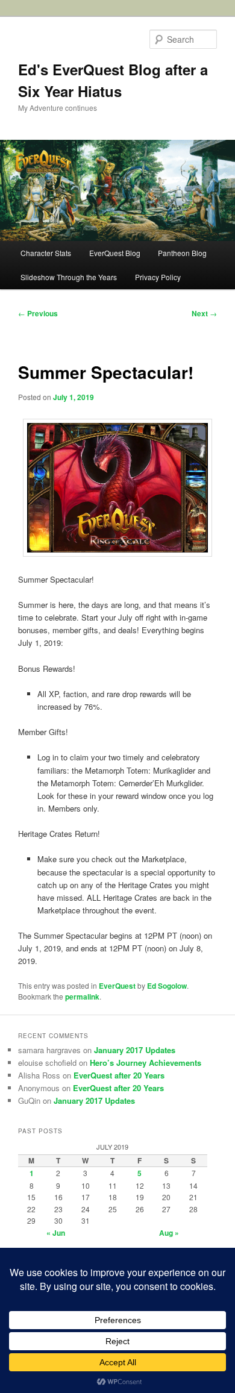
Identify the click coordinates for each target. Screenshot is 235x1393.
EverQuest (117, 985)
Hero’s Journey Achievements (145, 1062)
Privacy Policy (158, 277)
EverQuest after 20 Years (119, 1075)
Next (204, 313)
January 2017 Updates (134, 1050)
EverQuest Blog (114, 253)
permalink (82, 996)
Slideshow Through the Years (68, 277)
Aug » (169, 1232)
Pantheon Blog (182, 253)
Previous (38, 313)
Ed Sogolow (167, 985)
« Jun (55, 1232)
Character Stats (45, 253)
